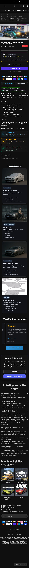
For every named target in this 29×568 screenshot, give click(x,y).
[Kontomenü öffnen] (23, 6)
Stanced (9, 18)
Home (2, 14)
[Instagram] (14, 534)
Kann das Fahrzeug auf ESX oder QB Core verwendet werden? (12, 447)
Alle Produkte (8, 14)
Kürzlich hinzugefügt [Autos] (15, 16)
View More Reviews (14, 348)
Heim (2, 10)
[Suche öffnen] (5, 6)
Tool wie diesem (19, 420)
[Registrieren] (26, 516)
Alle (6, 10)
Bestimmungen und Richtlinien (14, 531)
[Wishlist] (20, 5)
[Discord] (9, 534)
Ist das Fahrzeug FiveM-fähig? (9, 401)
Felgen (25, 10)
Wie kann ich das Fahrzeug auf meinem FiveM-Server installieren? (13, 438)
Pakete (14, 10)
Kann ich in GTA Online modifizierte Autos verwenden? (12, 428)
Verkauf (18, 18)
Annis (14, 14)
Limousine (3, 18)
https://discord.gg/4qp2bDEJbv (15, 128)
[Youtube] (20, 534)
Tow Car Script (12, 338)
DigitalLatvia (16, 529)
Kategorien (19, 10)
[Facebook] (12, 534)
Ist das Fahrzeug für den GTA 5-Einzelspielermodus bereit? (9, 411)
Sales (15, 1)
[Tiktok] (17, 534)
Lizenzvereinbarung (6, 155)
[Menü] (1, 6)
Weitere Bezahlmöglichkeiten (14, 71)
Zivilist (22, 18)
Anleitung (23, 443)
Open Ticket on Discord (15, 376)
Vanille (13, 18)
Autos (9, 10)
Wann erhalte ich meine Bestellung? (10, 393)
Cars (10, 56)
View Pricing (15, 371)
